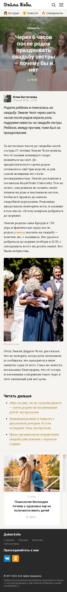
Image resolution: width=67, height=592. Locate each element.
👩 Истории (11, 13)
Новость (33, 28)
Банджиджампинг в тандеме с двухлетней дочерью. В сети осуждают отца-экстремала (32, 423)
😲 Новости (30, 13)
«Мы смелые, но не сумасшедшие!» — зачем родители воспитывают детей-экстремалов (35, 407)
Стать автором (11, 544)
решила (20, 232)
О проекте (9, 540)
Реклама (23, 540)
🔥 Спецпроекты (52, 13)
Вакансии (37, 540)
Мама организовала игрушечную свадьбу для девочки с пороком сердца (34, 438)
